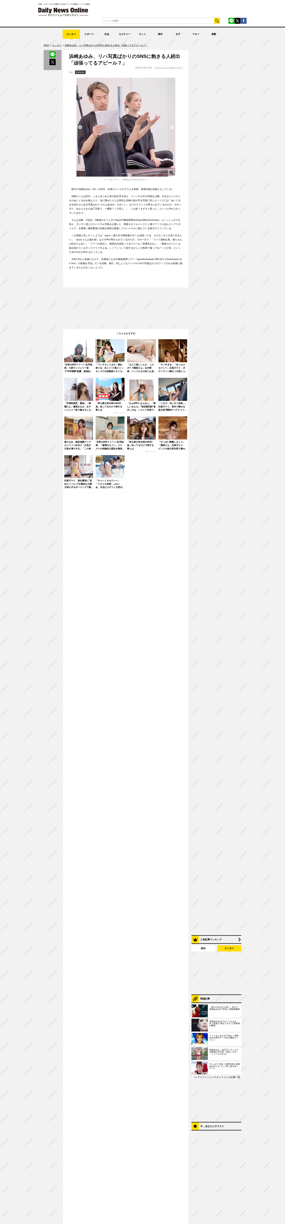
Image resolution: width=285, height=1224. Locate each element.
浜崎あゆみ (80, 72)
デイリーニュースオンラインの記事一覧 (218, 1077)
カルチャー (125, 34)
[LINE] (231, 21)
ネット (142, 34)
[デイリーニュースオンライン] (63, 10)
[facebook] (244, 21)
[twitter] (237, 21)
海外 (160, 34)
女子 (178, 34)
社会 (106, 34)
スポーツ (89, 34)
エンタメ (71, 34)
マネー (196, 34)
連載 (213, 34)
